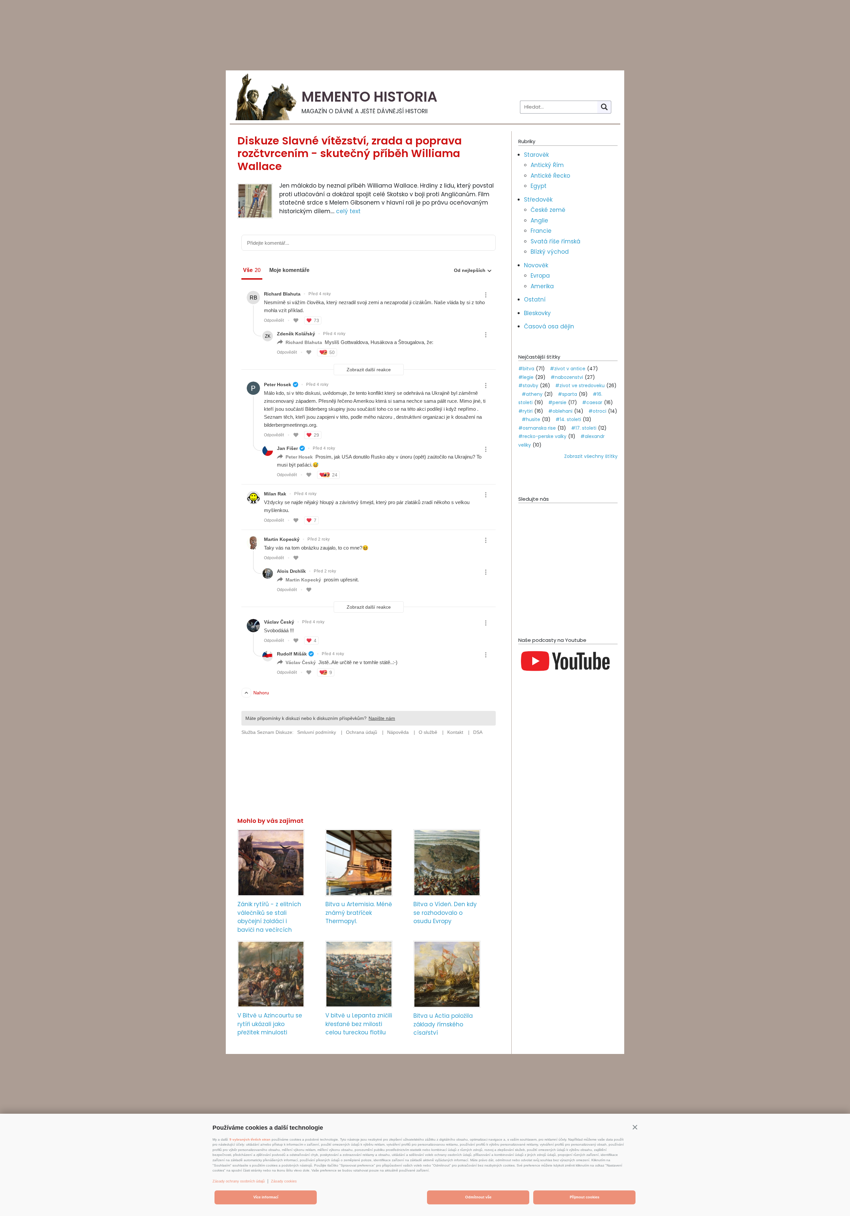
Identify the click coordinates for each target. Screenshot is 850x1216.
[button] (635, 1127)
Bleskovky (537, 313)
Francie (541, 231)
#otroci (597, 411)
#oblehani (560, 411)
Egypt (539, 186)
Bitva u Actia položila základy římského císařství (443, 1024)
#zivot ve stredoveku (580, 385)
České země (548, 210)
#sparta (567, 394)
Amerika (542, 286)
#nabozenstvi (567, 377)
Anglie (539, 220)
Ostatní (535, 300)
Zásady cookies (284, 1181)
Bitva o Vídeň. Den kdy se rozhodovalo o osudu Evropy (445, 912)
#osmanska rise (537, 428)
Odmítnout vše (478, 1197)
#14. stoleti (568, 419)
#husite (531, 419)
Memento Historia (369, 97)
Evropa (540, 276)
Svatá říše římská (555, 241)
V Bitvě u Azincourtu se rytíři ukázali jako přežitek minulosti (269, 1023)
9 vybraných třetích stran (249, 1139)
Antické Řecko (550, 176)
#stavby (528, 385)
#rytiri (525, 411)
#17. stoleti (583, 428)
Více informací (265, 1197)
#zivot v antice (567, 368)
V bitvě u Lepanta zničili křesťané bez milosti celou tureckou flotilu (358, 1023)
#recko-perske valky (542, 436)
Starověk (536, 155)
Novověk (536, 265)
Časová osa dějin (549, 326)
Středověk (538, 200)
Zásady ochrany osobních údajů (238, 1181)
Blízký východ (550, 252)
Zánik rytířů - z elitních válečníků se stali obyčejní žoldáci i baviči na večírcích (269, 917)
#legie (526, 377)
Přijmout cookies (584, 1197)
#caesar (592, 402)
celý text (348, 211)
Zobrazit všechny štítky (591, 456)
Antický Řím (547, 165)
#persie (557, 402)
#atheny (532, 394)
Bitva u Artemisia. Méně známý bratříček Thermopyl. (358, 912)
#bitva (526, 368)
